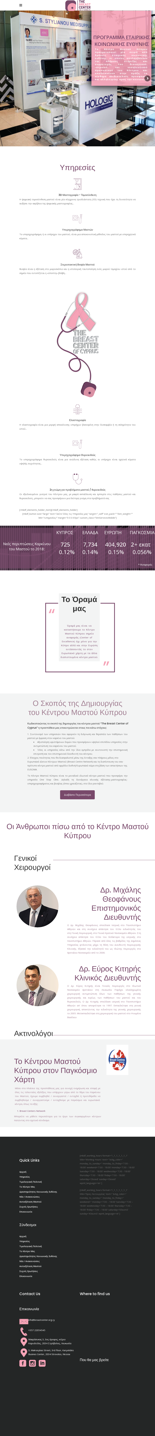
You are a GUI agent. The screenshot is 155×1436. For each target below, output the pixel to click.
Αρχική (22, 1171)
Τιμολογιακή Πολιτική (30, 1181)
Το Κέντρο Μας (27, 1186)
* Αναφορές (145, 564)
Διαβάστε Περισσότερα (77, 794)
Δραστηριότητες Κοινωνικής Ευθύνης (38, 1191)
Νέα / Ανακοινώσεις (29, 1196)
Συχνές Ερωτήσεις (28, 1206)
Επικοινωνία (25, 1211)
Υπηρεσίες (24, 1176)
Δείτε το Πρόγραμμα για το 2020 (122, 86)
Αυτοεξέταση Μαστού (30, 1201)
